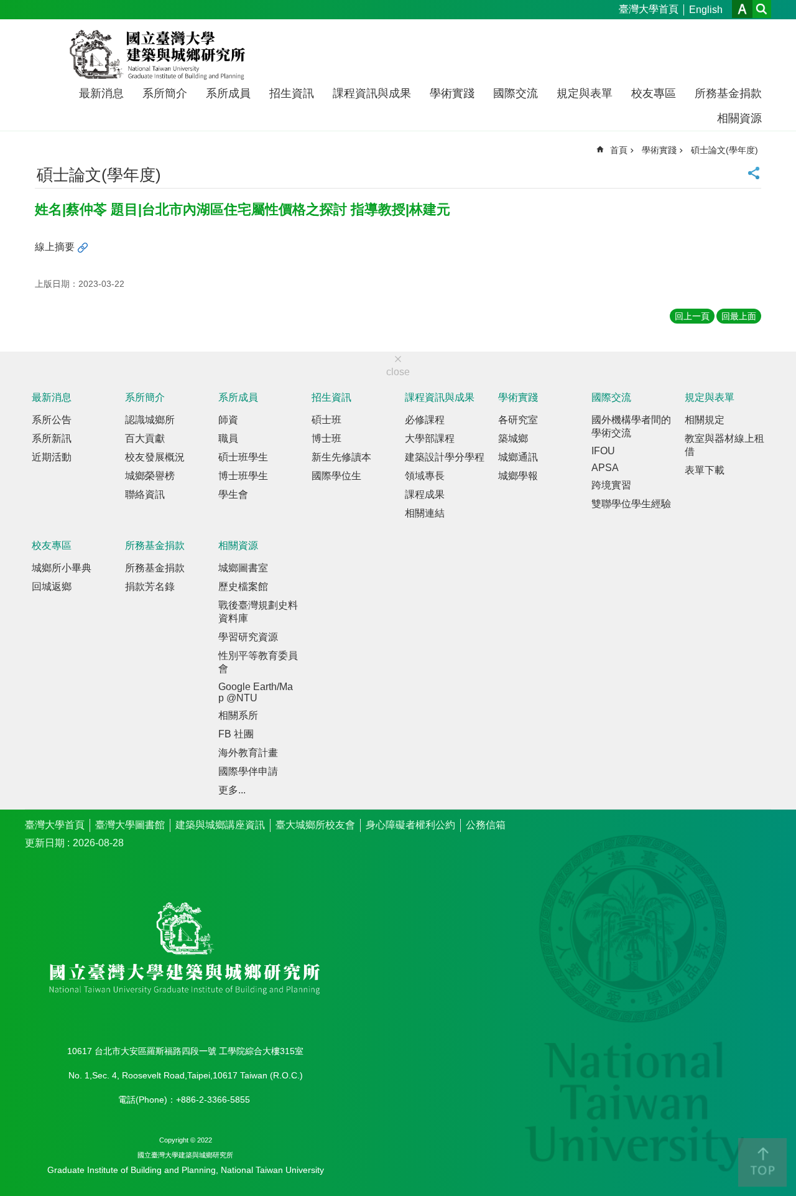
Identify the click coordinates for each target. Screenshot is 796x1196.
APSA (605, 467)
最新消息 (101, 93)
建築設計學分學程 (444, 457)
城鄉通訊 (518, 457)
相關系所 (238, 715)
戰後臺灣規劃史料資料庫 (258, 612)
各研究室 (518, 419)
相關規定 (704, 419)
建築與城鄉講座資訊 (220, 825)
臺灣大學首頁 (648, 9)
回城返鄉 (52, 586)
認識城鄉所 (150, 419)
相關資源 (739, 118)
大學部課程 (430, 438)
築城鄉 (513, 438)
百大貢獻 (145, 438)
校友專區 (653, 93)
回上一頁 (692, 316)
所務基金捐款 (728, 93)
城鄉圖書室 (243, 568)
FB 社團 (236, 734)
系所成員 (228, 93)
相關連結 (425, 513)
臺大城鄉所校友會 (315, 825)
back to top (762, 1162)
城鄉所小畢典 (61, 568)
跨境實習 (611, 485)
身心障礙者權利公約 (410, 825)
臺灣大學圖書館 (130, 825)
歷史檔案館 (243, 586)
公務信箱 (486, 825)
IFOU (603, 451)
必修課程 (425, 419)
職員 (228, 438)
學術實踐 (452, 93)
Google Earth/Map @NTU (255, 692)
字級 (742, 9)
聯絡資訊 (145, 494)
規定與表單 (585, 93)
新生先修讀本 (341, 457)
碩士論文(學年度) (724, 150)
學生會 (233, 494)
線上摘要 (55, 246)
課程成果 (425, 494)
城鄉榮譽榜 (150, 475)
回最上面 (738, 316)
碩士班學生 (243, 457)
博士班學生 (243, 475)
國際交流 (515, 93)
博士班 (326, 438)
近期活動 (52, 457)
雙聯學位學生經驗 (631, 503)
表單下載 (704, 470)
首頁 (618, 150)
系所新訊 (52, 438)
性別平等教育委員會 (258, 662)
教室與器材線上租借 (724, 445)
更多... (232, 790)
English (706, 9)
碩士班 (326, 419)
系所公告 (52, 419)
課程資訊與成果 (372, 93)
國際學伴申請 (248, 771)
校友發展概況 (155, 457)
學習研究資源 (248, 637)
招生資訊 (291, 93)
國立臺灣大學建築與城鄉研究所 (160, 55)
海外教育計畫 (248, 752)
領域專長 (425, 475)
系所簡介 (164, 93)
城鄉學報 (518, 475)
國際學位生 (336, 475)
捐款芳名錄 (150, 586)
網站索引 (761, 9)
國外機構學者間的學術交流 (631, 426)
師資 (228, 419)
